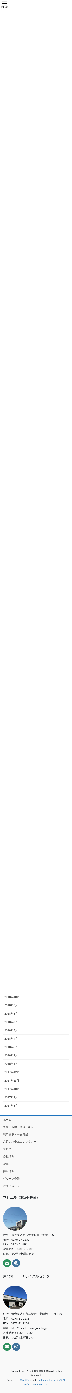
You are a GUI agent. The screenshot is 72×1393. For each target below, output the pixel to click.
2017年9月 (11, 1097)
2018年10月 (12, 997)
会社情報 (8, 1156)
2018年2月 (11, 1055)
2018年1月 (11, 1063)
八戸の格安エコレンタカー (20, 1141)
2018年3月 (11, 1047)
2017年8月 (11, 1105)
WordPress (26, 1380)
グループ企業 (11, 1178)
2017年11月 (11, 1080)
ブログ (7, 1149)
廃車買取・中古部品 (15, 1134)
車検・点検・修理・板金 (18, 1127)
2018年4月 (11, 1038)
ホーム (7, 1119)
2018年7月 (11, 1022)
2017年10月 (12, 1089)
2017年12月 (12, 1072)
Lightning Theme (47, 1380)
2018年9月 (11, 1005)
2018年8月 (11, 1013)
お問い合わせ (11, 1186)
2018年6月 (11, 1030)
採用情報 (8, 1171)
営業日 (7, 1164)
